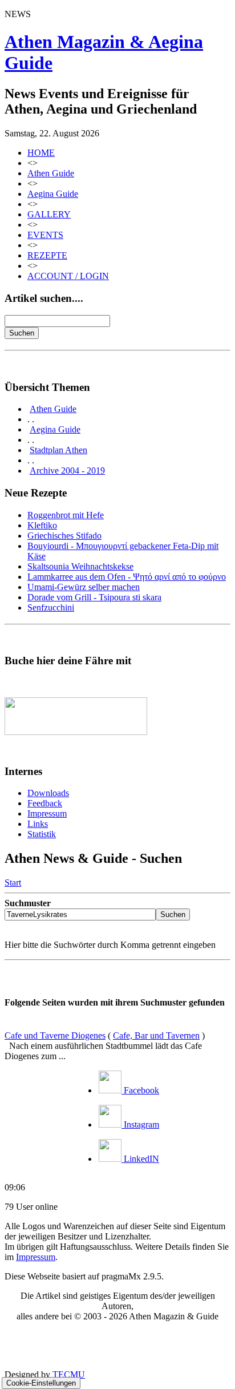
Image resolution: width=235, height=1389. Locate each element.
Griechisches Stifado (64, 535)
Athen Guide (50, 173)
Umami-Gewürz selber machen (83, 587)
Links (37, 824)
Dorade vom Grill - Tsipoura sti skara (94, 597)
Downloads (48, 793)
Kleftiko (42, 525)
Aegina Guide (52, 194)
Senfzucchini (50, 607)
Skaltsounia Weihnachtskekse (80, 566)
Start (13, 882)
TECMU (68, 1374)
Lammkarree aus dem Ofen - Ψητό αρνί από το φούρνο (126, 577)
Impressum (47, 813)
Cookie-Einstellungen (41, 1383)
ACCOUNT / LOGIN (68, 276)
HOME (41, 153)
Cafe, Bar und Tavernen (156, 1035)
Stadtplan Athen (58, 450)
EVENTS (45, 235)
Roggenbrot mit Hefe (65, 515)
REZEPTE (47, 255)
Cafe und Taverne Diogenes (55, 1035)
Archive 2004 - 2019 (67, 470)
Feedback (44, 803)
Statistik (41, 834)
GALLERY (49, 214)
